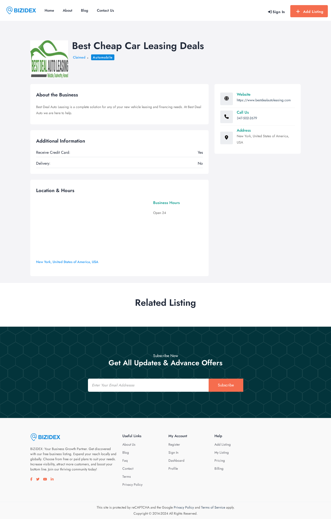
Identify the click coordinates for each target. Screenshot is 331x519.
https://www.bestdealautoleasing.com (264, 100)
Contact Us (105, 10)
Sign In (173, 452)
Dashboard (176, 460)
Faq (125, 460)
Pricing (219, 460)
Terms (126, 476)
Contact (127, 468)
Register (174, 444)
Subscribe (226, 385)
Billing (218, 468)
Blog (84, 10)
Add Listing (313, 11)
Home (49, 10)
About (67, 10)
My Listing (221, 452)
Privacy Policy (132, 484)
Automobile (103, 57)
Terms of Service (213, 507)
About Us (128, 444)
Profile (173, 468)
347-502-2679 (247, 118)
